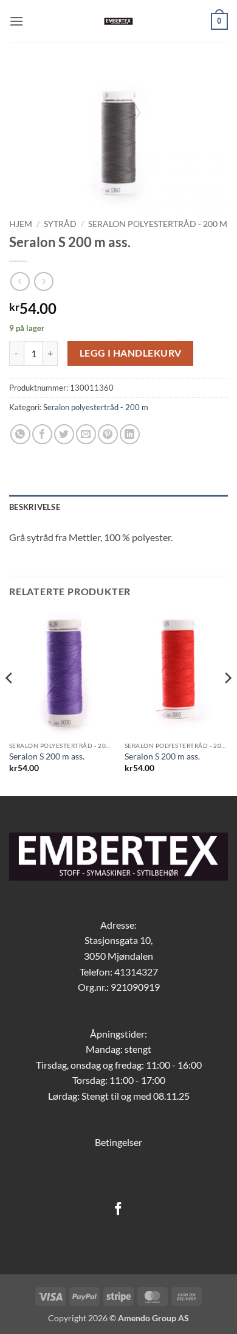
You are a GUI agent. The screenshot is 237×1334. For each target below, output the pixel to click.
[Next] (227, 702)
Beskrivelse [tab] (34, 507)
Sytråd (60, 224)
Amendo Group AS (153, 1318)
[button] (16, 21)
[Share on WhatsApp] (20, 434)
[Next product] (19, 281)
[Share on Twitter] (64, 434)
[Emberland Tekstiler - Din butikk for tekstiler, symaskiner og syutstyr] (118, 21)
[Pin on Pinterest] (108, 434)
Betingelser (118, 1142)
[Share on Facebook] (42, 434)
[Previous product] (43, 281)
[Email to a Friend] (86, 434)
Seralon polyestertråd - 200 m (157, 224)
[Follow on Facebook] (118, 1210)
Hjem (20, 224)
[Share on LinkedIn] (130, 434)
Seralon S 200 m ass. (46, 756)
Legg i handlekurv (131, 352)
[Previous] (9, 702)
